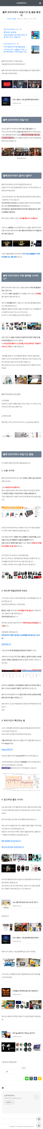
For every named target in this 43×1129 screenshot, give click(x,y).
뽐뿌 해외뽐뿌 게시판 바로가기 (11, 841)
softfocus (20, 18)
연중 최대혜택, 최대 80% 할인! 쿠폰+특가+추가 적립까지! (15, 36)
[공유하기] (12, 1072)
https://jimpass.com (10, 44)
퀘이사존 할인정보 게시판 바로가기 (13, 847)
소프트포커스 (21, 3)
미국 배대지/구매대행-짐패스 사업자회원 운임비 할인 (15, 47)
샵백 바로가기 (6, 644)
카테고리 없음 (11, 18)
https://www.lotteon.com (11, 29)
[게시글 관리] (16, 1072)
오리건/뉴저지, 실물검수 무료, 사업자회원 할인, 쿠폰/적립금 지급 (15, 51)
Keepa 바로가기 (7, 749)
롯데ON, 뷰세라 (10, 32)
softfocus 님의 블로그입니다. (13, 1098)
